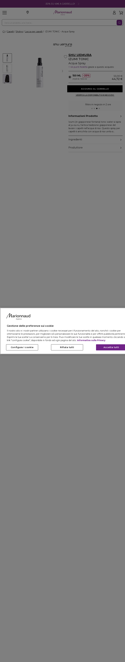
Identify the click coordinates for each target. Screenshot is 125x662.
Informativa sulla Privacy (91, 340)
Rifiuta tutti (67, 347)
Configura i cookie (22, 347)
